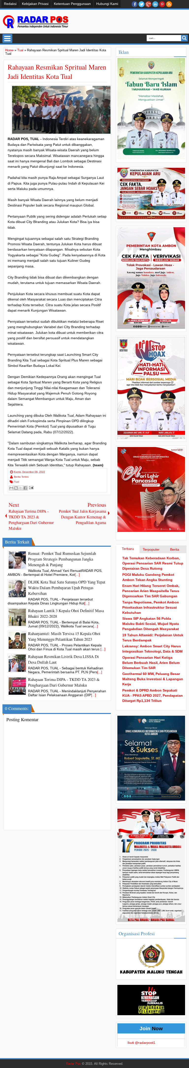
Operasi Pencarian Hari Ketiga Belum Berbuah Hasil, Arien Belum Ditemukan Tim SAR (151, 663)
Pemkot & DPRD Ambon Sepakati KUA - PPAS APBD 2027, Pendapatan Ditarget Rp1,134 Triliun (152, 695)
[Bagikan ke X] (20, 488)
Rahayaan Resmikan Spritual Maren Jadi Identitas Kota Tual (57, 71)
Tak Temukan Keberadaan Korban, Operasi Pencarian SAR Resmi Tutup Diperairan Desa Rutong (152, 563)
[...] (77, 575)
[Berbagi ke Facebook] (25, 488)
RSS (169, 4)
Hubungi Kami (107, 4)
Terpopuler (151, 549)
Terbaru (128, 549)
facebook (135, 4)
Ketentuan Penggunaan (72, 4)
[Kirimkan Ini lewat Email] (11, 488)
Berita (174, 549)
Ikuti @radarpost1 (141, 1043)
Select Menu (7, 38)
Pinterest (162, 4)
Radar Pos (73, 1064)
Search (184, 38)
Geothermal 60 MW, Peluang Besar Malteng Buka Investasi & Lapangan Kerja (152, 679)
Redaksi (10, 4)
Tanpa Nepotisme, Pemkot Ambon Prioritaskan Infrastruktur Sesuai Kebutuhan (150, 607)
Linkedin (155, 4)
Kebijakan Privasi (35, 4)
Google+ (148, 4)
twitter (141, 4)
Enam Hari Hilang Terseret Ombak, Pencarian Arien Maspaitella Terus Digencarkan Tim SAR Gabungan (150, 591)
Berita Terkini (21, 476)
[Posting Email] (30, 487)
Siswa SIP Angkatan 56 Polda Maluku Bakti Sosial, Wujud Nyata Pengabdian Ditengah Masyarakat (150, 624)
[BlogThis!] (16, 488)
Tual (16, 481)
